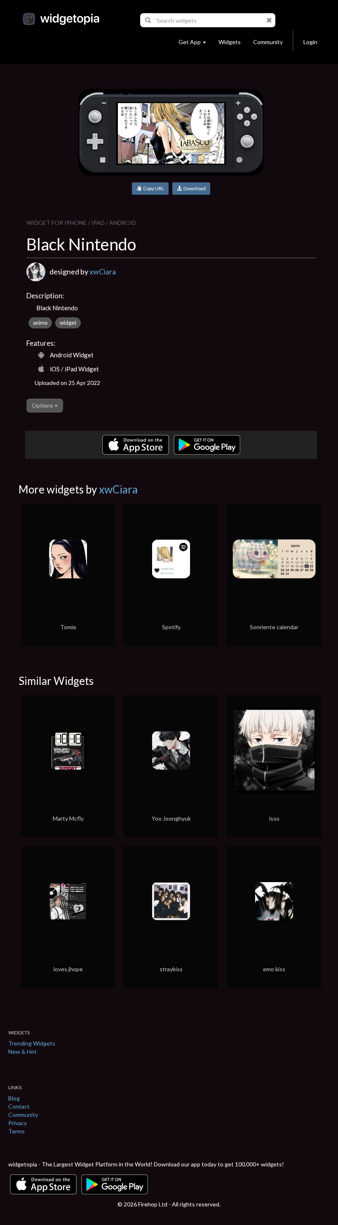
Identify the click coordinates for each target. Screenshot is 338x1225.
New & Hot (22, 1051)
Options (43, 405)
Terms (16, 1131)
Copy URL (152, 188)
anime (40, 322)
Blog (14, 1098)
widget (68, 322)
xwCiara (102, 271)
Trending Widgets (31, 1043)
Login (310, 41)
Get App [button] (189, 41)
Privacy (17, 1122)
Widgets (229, 41)
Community (268, 41)
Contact (19, 1106)
